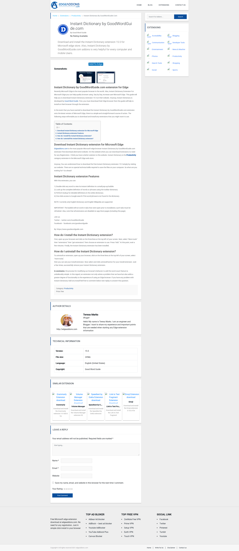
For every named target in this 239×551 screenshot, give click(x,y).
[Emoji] (131, 395)
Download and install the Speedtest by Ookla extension (96, 411)
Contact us (180, 5)
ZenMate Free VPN (132, 519)
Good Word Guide (71, 101)
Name (55, 460)
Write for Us (159, 548)
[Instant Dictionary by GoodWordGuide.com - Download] (95, 64)
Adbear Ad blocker (97, 519)
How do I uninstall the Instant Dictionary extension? (75, 138)
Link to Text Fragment (115, 406)
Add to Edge (60, 418)
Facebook (164, 519)
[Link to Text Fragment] (113, 397)
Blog (150, 5)
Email (55, 468)
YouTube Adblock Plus (98, 532)
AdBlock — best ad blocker (100, 523)
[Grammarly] (60, 396)
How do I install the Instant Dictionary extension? (74, 136)
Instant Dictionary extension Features (70, 133)
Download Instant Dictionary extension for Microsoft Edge (77, 131)
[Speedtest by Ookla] (96, 396)
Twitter (163, 523)
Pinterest (163, 528)
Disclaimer (171, 548)
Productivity (76, 16)
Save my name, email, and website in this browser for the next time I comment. (89, 483)
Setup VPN (129, 528)
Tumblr (163, 532)
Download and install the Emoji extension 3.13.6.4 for (131, 408)
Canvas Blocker (95, 536)
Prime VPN (129, 523)
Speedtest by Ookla (96, 405)
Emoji (131, 402)
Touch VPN (129, 536)
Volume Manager (78, 406)
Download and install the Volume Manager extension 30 (78, 412)
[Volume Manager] (78, 397)
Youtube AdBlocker (97, 528)
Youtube (163, 536)
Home (139, 5)
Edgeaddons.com (61, 149)
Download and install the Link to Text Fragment (113, 412)
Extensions (164, 5)
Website (55, 476)
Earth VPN (128, 532)
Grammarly (60, 405)
